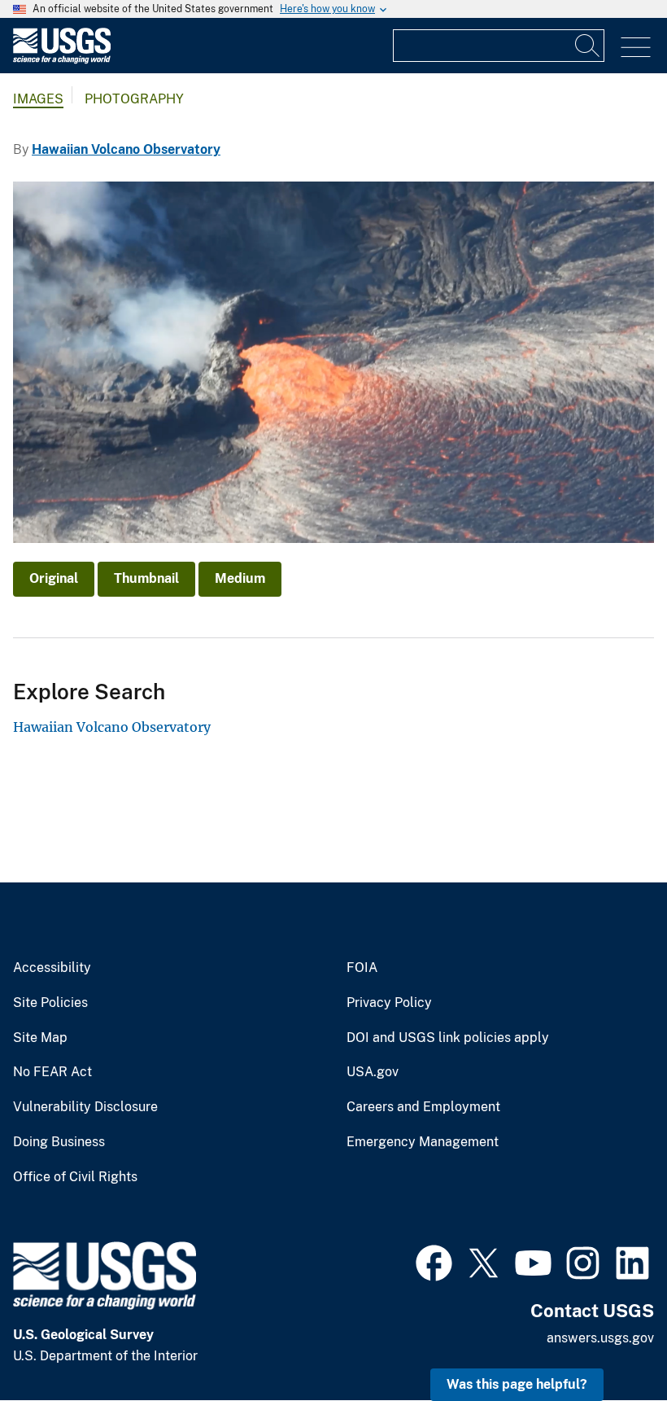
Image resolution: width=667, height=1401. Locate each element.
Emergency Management (423, 1142)
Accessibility (52, 968)
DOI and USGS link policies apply (448, 1038)
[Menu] (635, 47)
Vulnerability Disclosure (85, 1107)
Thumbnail (146, 578)
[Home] (62, 60)
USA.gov (373, 1072)
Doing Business (59, 1142)
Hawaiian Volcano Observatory (126, 149)
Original (53, 578)
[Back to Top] (608, 1342)
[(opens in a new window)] (434, 1261)
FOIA (362, 968)
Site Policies (50, 1003)
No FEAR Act (52, 1072)
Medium (240, 578)
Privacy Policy (389, 1003)
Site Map (40, 1038)
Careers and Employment (423, 1107)
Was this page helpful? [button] (517, 1384)
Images (38, 99)
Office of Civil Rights (75, 1177)
